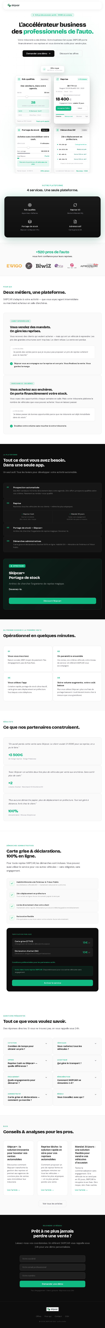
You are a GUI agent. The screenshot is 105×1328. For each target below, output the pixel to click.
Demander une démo (36, 53)
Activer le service (52, 983)
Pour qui (48, 1316)
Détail (80, 108)
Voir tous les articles (52, 1203)
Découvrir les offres (69, 53)
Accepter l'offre (63, 108)
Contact (58, 1316)
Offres (38, 1316)
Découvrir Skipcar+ (52, 601)
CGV (67, 1316)
